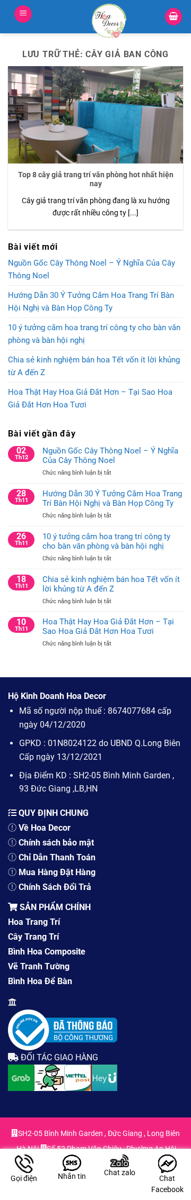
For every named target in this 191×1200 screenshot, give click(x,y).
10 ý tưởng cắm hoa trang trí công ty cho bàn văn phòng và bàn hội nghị (94, 334)
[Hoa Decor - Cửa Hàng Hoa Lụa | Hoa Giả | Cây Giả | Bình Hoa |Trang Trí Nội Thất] (109, 21)
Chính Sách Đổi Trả (55, 887)
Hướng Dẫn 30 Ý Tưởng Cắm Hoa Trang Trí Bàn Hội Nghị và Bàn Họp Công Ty (91, 301)
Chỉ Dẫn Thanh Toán (57, 857)
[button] (23, 14)
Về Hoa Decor (45, 828)
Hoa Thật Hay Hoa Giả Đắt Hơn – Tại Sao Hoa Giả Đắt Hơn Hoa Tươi (90, 398)
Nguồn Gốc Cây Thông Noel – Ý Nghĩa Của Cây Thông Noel (91, 269)
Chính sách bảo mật (56, 843)
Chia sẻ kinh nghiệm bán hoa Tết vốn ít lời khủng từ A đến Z (94, 366)
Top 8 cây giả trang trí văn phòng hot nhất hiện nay (95, 179)
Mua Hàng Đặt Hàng (57, 872)
